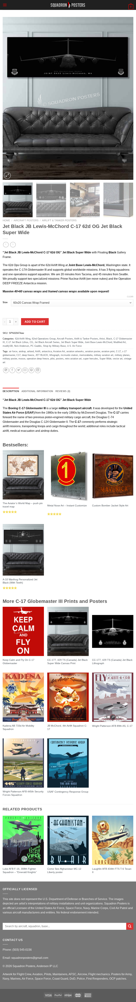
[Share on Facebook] (12, 370)
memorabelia (85, 355)
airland (30, 351)
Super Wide (105, 358)
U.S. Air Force (74, 346)
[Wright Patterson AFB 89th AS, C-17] (112, 697)
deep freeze (28, 355)
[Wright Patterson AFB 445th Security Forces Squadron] (23, 763)
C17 (18, 355)
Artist (102, 338)
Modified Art (120, 342)
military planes (122, 355)
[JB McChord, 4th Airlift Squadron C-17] (68, 697)
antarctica (47, 351)
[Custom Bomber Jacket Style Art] (112, 475)
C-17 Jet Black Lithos (17, 342)
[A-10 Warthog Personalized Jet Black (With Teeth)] (23, 549)
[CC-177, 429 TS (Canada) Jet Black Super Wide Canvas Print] (68, 631)
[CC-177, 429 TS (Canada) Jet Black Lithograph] (112, 631)
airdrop (22, 351)
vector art (118, 358)
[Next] (126, 98)
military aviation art (103, 355)
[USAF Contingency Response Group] (68, 763)
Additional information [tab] (37, 391)
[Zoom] (7, 175)
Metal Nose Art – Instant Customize (67, 505)
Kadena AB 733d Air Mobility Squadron (18, 727)
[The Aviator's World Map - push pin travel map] (23, 474)
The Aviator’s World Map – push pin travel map (23, 505)
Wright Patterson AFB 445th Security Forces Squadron (23, 793)
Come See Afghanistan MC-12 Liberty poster (64, 870)
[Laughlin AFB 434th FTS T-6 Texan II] (112, 840)
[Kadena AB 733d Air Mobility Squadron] (23, 697)
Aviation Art (59, 351)
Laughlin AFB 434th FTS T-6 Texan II (111, 870)
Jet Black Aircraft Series (47, 342)
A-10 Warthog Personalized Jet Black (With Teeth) (20, 581)
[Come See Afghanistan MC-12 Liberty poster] (68, 840)
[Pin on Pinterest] (31, 370)
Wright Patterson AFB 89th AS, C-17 (112, 725)
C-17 (118, 351)
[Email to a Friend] (25, 370)
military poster (10, 358)
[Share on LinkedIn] (38, 370)
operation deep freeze (38, 358)
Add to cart (35, 321)
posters (60, 358)
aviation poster (92, 351)
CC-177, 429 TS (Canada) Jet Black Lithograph (112, 661)
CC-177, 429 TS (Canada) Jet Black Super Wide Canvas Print (67, 661)
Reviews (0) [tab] (62, 391)
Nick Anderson (21, 346)
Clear (130, 297)
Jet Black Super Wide (72, 342)
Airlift (37, 351)
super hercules (90, 358)
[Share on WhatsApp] (6, 370)
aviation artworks (75, 351)
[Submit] (129, 926)
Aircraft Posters (26, 220)
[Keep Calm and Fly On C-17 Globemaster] (23, 631)
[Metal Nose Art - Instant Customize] (68, 475)
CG (31, 342)
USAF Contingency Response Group (67, 791)
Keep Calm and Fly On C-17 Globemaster (18, 661)
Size (5, 302)
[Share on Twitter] (19, 370)
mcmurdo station (69, 355)
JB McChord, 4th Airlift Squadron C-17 (67, 727)
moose (21, 358)
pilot (52, 358)
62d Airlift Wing (22, 338)
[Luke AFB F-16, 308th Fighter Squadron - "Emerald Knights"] (23, 840)
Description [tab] (11, 391)
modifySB (8, 346)
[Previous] (10, 98)
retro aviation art (73, 358)
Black (109, 338)
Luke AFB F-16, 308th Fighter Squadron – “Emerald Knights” (20, 870)
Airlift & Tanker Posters (59, 220)
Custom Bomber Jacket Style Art (110, 505)
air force (13, 351)
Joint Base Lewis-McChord (98, 342)
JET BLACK (41, 355)
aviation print (108, 351)
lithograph (54, 355)
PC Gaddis (36, 346)
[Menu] (5, 5)
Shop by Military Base (54, 346)
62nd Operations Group (44, 338)
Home (6, 220)
